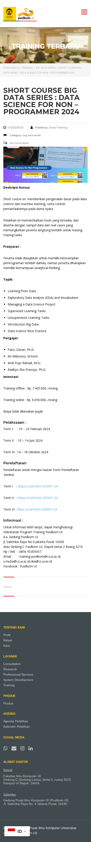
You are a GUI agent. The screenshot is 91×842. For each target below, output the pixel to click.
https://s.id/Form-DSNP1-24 (38, 486)
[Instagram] (23, 748)
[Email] (14, 748)
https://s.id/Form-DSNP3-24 (37, 509)
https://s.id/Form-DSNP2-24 (37, 498)
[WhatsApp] (6, 748)
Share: (7, 587)
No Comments (19, 143)
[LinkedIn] (30, 748)
